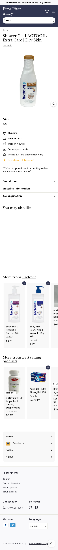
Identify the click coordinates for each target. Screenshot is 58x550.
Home (5, 30)
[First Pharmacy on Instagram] (30, 507)
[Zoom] (53, 104)
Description (10, 181)
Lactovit (7, 45)
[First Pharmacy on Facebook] (36, 507)
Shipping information (16, 188)
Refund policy (10, 487)
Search (6, 478)
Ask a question (12, 196)
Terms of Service (11, 483)
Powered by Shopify (39, 543)
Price (6, 119)
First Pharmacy (12, 11)
